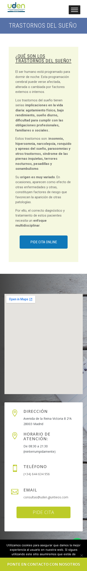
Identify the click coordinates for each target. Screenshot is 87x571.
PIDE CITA (43, 512)
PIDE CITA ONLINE (43, 242)
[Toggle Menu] (74, 10)
